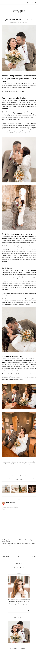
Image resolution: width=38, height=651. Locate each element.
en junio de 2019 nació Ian (12, 133)
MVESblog (16, 648)
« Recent (5, 556)
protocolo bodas (15, 478)
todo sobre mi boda (27, 478)
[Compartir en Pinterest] (20, 475)
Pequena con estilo (10, 502)
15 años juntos (11, 84)
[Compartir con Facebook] (18, 475)
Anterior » (31, 556)
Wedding (19, 479)
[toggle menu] (2, 2)
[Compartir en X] (16, 475)
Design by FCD (23, 648)
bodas (7, 478)
